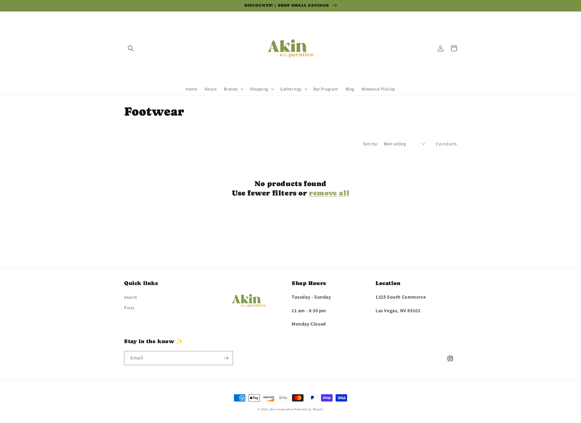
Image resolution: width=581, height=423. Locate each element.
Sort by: (370, 143)
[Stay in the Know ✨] (226, 358)
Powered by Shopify (308, 409)
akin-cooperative (281, 409)
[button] (130, 48)
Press (129, 307)
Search (130, 297)
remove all (329, 193)
